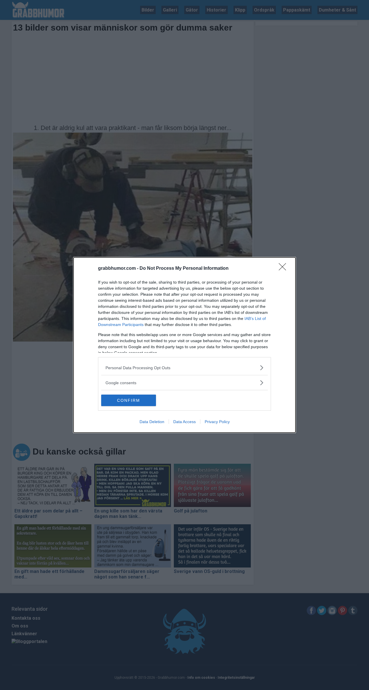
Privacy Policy (217, 421)
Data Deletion (152, 421)
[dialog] (184, 345)
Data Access (184, 421)
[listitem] (184, 368)
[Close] (284, 268)
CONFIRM (128, 400)
